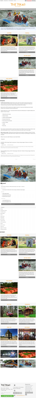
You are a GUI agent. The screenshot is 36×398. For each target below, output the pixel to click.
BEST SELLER (2, 219)
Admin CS (3, 153)
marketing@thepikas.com (20, 395)
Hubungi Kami (6, 0)
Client (12, 389)
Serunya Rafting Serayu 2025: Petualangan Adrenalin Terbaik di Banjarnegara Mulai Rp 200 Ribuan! (18, 151)
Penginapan (2, 217)
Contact (2, 390)
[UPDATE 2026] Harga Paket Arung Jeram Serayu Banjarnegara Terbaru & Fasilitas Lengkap (17, 143)
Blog (5, 390)
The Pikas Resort (3, 211)
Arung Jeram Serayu (3, 210)
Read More (9, 52)
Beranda (1, 0)
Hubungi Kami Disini (7, 395)
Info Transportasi (11, 0)
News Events (2, 216)
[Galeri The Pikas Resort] (9, 354)
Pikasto (1, 223)
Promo (1, 214)
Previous (34, 159)
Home (16, 159)
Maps (9, 389)
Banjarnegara (2, 213)
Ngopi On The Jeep (3, 227)
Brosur (15, 0)
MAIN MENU (3, 9)
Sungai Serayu (2, 220)
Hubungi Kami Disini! (18, 204)
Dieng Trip (2, 226)
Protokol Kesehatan (3, 229)
